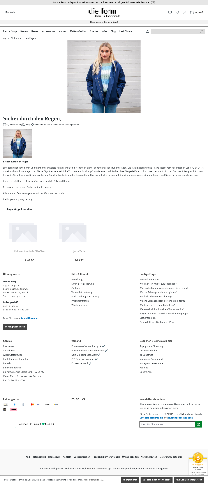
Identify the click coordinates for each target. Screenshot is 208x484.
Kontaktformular (29, 318)
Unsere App (146, 372)
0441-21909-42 (11, 285)
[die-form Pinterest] (83, 408)
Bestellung (77, 279)
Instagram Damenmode (152, 359)
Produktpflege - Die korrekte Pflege (158, 322)
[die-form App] (116, 408)
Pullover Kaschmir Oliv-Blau (29, 251)
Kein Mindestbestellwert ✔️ (85, 355)
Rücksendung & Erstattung (85, 296)
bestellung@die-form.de (15, 289)
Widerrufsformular (12, 355)
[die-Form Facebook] (75, 408)
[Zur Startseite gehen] (104, 12)
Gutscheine (9, 350)
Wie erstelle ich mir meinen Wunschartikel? (162, 309)
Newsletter (8, 346)
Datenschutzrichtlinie (151, 417)
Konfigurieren (130, 479)
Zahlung (75, 288)
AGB (28, 457)
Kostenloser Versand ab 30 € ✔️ (88, 346)
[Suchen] (147, 31)
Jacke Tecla (79, 251)
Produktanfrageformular (15, 359)
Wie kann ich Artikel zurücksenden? (158, 283)
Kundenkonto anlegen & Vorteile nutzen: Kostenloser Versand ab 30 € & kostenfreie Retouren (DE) (104, 2)
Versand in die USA (149, 279)
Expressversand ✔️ (81, 363)
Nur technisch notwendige (157, 479)
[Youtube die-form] (108, 408)
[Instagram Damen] (100, 408)
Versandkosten (149, 457)
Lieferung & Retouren (170, 457)
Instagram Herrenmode (151, 363)
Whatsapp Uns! (79, 305)
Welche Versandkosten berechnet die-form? (162, 300)
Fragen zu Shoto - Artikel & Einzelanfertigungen (164, 313)
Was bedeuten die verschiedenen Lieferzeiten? (164, 288)
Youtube (144, 367)
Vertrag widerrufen (15, 326)
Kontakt (7, 363)
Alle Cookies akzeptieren (189, 479)
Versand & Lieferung (81, 292)
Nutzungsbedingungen (180, 417)
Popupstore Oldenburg (151, 346)
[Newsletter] (170, 12)
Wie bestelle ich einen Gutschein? (157, 305)
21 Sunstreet (146, 355)
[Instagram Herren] (91, 408)
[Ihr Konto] (184, 12)
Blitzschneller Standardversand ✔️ (89, 350)
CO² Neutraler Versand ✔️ (84, 359)
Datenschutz (39, 457)
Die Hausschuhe (148, 350)
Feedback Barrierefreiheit (106, 457)
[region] (104, 236)
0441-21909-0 (10, 306)
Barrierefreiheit (82, 457)
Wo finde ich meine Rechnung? (156, 296)
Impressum (54, 457)
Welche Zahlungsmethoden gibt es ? (158, 292)
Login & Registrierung (82, 283)
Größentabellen (148, 318)
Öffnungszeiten (130, 457)
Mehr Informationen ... (93, 480)
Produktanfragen (80, 300)
